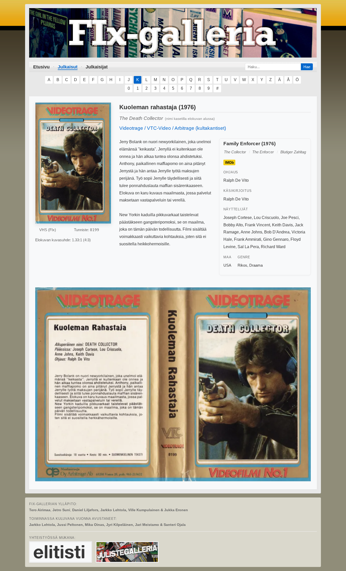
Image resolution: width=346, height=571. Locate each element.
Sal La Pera (248, 247)
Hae (306, 67)
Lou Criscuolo (266, 217)
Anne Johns (251, 232)
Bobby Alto (233, 225)
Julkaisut (68, 66)
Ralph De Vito (236, 180)
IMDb (229, 162)
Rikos (242, 265)
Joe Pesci (290, 217)
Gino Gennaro (276, 239)
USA (227, 265)
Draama (256, 265)
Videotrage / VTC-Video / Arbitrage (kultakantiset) (172, 128)
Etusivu (41, 66)
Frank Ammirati (247, 239)
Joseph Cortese (237, 217)
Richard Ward (273, 247)
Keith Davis (282, 225)
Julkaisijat (97, 66)
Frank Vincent (257, 225)
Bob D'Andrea (277, 232)
